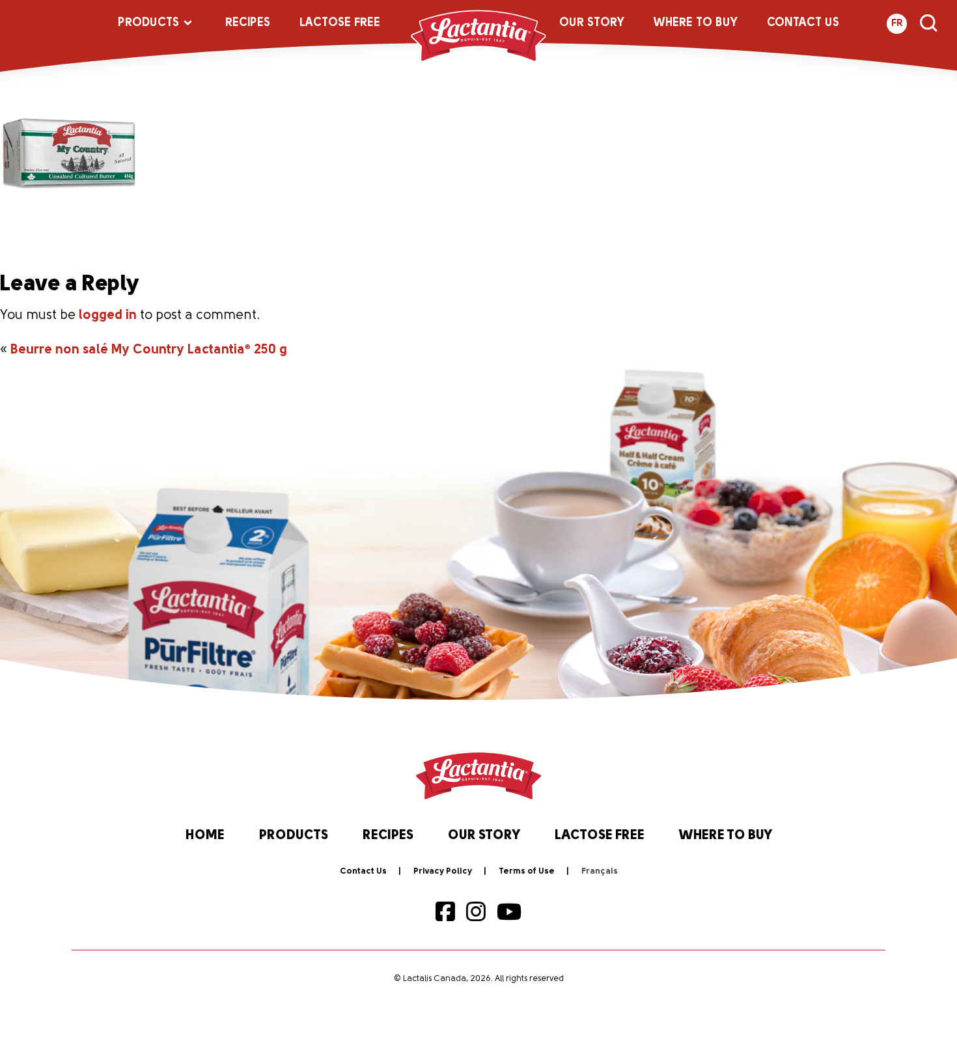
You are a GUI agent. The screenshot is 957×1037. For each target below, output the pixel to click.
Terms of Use (527, 871)
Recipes (247, 23)
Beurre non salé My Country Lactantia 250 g (148, 350)
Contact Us (803, 23)
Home (205, 835)
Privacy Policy (442, 871)
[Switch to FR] (599, 871)
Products (148, 23)
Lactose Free (339, 23)
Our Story (591, 23)
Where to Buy (696, 23)
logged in (108, 315)
